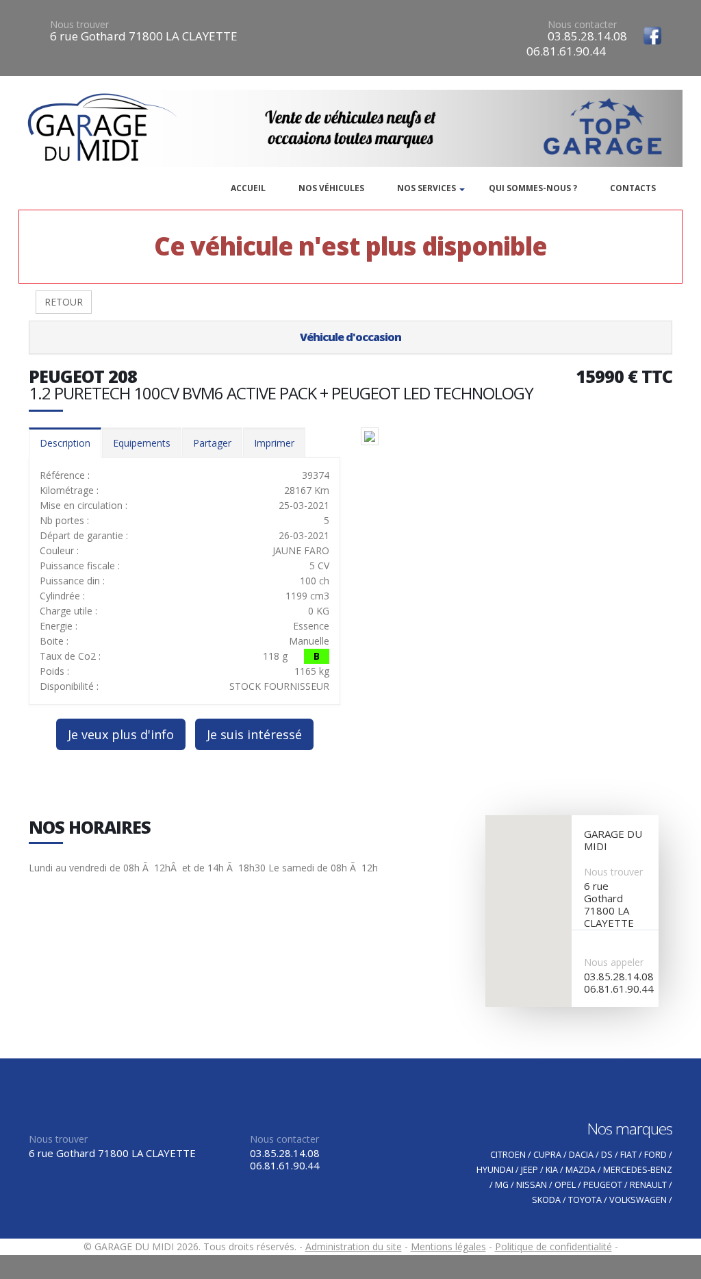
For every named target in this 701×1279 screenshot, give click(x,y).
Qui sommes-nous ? (533, 188)
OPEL (565, 1185)
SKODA (546, 1200)
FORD (655, 1154)
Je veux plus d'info (121, 734)
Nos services (426, 188)
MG (502, 1185)
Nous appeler (613, 962)
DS (607, 1154)
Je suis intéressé (254, 734)
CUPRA (547, 1154)
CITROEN (508, 1154)
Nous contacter (582, 24)
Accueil (248, 188)
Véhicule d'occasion (350, 337)
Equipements (141, 442)
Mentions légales (448, 1246)
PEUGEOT (602, 1185)
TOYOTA (585, 1200)
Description (65, 442)
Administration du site (353, 1246)
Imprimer (274, 442)
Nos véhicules (331, 188)
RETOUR (63, 301)
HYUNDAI (494, 1170)
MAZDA (580, 1170)
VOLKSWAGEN (638, 1200)
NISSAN (531, 1185)
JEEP (529, 1170)
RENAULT (648, 1185)
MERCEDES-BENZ (637, 1170)
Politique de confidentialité (553, 1246)
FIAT (628, 1154)
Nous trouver (79, 24)
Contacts (633, 188)
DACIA (581, 1154)
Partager (212, 442)
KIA (552, 1170)
